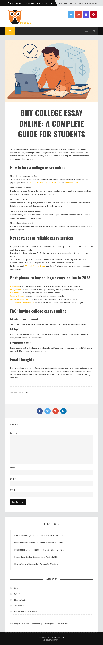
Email (13, 478)
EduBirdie (56, 182)
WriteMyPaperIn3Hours (35, 266)
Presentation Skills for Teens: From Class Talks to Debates (78, 3)
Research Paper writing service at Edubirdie (49, 623)
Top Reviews (23, 393)
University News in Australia (25, 611)
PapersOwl (34, 182)
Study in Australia (21, 600)
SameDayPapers (72, 182)
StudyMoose (45, 182)
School (17, 594)
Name (13, 467)
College (17, 588)
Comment (14, 432)
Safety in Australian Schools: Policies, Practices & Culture (38, 542)
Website (13, 489)
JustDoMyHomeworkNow (22, 302)
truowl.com (59, 637)
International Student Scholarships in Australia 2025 (36, 557)
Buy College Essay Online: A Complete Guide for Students (39, 535)
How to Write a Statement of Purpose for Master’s (36, 564)
